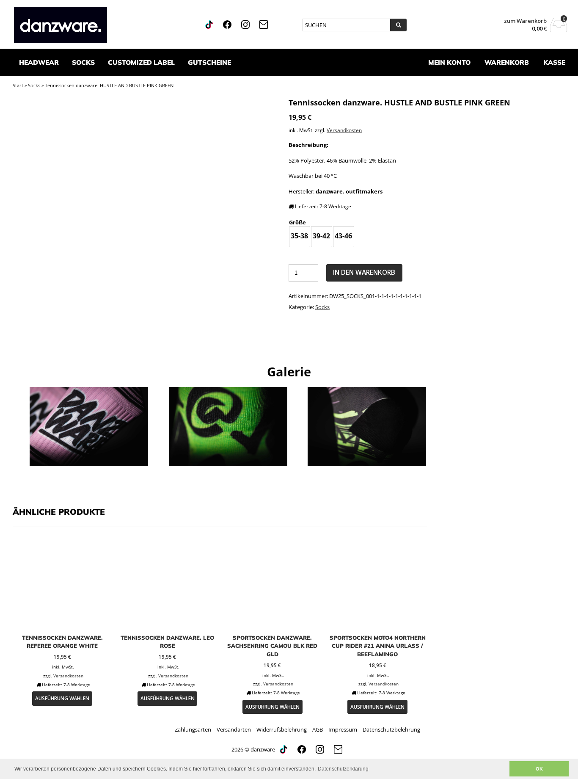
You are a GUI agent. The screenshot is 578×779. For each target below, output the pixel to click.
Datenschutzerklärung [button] (343, 769)
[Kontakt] (263, 26)
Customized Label (141, 62)
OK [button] (539, 768)
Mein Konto (449, 62)
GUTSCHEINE (209, 62)
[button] (501, 769)
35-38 (299, 235)
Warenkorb (506, 62)
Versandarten (234, 729)
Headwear (39, 62)
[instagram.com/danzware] (246, 26)
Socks (83, 62)
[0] (558, 29)
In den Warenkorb (364, 272)
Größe (297, 222)
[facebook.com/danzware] (228, 26)
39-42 (321, 235)
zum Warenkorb (525, 21)
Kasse (554, 62)
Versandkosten (344, 130)
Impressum (342, 729)
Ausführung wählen (62, 698)
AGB (317, 729)
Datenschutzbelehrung (391, 729)
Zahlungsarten (193, 729)
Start (18, 85)
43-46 (343, 235)
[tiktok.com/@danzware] (210, 26)
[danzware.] (96, 25)
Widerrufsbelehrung (281, 729)
